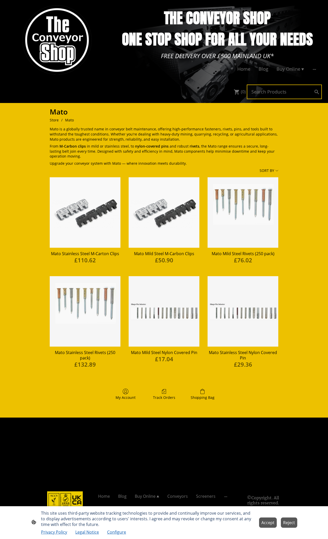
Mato (69, 120)
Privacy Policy (54, 532)
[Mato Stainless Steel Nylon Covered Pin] (243, 311)
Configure (116, 532)
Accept (267, 522)
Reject (289, 522)
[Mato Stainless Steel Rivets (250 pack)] (85, 311)
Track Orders (164, 397)
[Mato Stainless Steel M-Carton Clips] (85, 212)
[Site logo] (57, 40)
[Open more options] (314, 69)
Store (54, 120)
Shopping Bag (202, 397)
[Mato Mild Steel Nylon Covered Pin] (164, 311)
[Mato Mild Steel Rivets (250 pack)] (243, 212)
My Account (126, 397)
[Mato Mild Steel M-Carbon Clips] (164, 212)
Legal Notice (87, 532)
